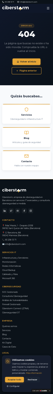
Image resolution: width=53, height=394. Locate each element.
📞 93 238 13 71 (9, 240)
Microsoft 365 (8, 278)
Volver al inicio (28, 61)
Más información (34, 373)
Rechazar (32, 379)
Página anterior (28, 70)
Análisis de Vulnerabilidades (15, 300)
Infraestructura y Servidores (15, 258)
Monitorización (9, 262)
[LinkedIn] (4, 210)
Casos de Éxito (9, 347)
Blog (4, 334)
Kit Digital (6, 342)
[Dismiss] (49, 390)
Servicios (6, 330)
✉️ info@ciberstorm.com (14, 244)
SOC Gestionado (10, 292)
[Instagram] (30, 210)
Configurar (14, 386)
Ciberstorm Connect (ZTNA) (15, 308)
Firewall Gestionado (11, 304)
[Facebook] (24, 210)
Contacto (6, 338)
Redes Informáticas (11, 266)
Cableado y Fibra (10, 274)
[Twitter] (11, 210)
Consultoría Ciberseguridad (15, 296)
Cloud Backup (8, 270)
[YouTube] (17, 210)
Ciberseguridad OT (11, 312)
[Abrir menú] (48, 8)
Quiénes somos (9, 326)
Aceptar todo (14, 379)
